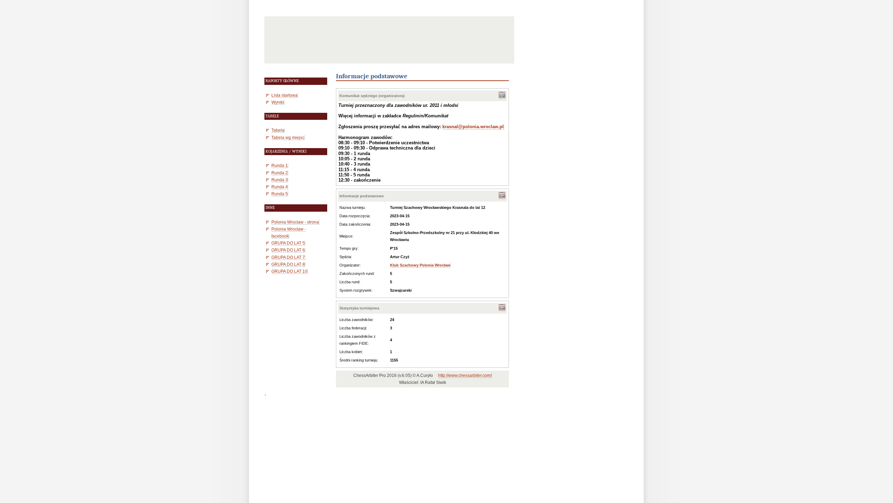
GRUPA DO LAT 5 (288, 243)
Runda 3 (279, 179)
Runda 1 (279, 165)
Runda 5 (279, 193)
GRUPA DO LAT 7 (288, 257)
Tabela (277, 130)
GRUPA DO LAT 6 (288, 250)
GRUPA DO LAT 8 (288, 264)
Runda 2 (279, 172)
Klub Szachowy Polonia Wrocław (420, 265)
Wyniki (277, 102)
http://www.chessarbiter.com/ (464, 375)
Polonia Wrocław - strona (295, 222)
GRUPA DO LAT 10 (289, 271)
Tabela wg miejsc (287, 137)
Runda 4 (279, 186)
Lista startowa (284, 95)
